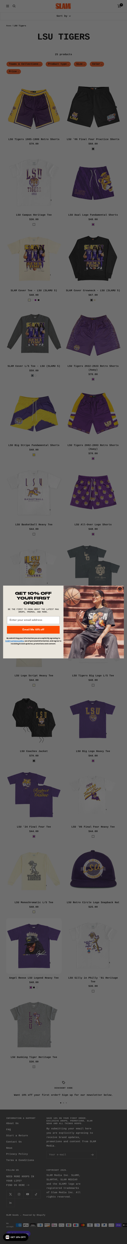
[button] (15, 1237)
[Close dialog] (120, 589)
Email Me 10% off (33, 629)
